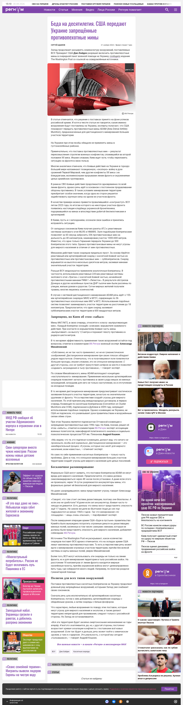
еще (175, 557)
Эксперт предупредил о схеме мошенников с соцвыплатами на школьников (33, 645)
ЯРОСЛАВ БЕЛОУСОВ (14, 464)
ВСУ (53, 652)
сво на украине (150, 472)
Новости (49, 9)
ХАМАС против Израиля (159, 4)
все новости (11, 434)
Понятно (169, 689)
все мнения (37, 464)
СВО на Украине (40, 4)
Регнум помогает (130, 9)
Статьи (63, 9)
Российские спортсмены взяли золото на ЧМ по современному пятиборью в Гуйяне (32, 538)
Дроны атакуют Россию (65, 4)
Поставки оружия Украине (95, 4)
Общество (27, 635)
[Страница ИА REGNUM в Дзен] (127, 701)
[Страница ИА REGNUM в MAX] (107, 701)
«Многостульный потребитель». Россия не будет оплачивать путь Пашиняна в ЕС (22, 562)
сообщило (115, 56)
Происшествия (30, 581)
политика (12, 498)
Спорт (25, 527)
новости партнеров (62, 664)
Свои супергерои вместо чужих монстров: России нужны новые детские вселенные (21, 453)
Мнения (77, 9)
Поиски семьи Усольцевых (129, 4)
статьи (55, 672)
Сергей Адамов (58, 45)
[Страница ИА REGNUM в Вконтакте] (114, 701)
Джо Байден (64, 652)
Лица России (106, 9)
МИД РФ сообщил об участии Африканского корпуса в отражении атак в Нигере (23, 423)
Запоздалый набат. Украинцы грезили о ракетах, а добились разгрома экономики (19, 616)
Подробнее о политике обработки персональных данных (133, 689)
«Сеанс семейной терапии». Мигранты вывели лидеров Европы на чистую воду (24, 671)
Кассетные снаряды (81, 652)
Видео (90, 9)
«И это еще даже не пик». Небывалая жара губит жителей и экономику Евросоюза (22, 509)
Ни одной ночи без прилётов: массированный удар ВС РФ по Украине (158, 504)
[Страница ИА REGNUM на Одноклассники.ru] (120, 701)
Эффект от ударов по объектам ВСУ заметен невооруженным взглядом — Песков (33, 481)
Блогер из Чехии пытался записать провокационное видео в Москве (32, 590)
